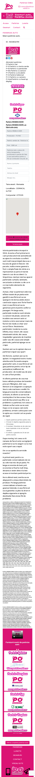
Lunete (25, 23)
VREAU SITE (17, 763)
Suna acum (18, 244)
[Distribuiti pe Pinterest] (11, 58)
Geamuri (6, 27)
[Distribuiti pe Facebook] (7, 58)
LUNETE (17, 751)
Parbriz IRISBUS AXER (15, 122)
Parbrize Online (26, 3)
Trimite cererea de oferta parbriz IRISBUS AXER (17, 238)
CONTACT (17, 759)
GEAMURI (17, 755)
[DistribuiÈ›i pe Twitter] (9, 58)
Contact (16, 27)
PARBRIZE (17, 747)
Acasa (6, 23)
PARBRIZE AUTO (10, 33)
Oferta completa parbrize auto (17, 743)
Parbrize (15, 23)
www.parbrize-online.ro (9, 502)
